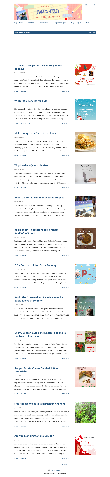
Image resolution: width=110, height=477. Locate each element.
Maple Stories (18, 23)
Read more (65, 91)
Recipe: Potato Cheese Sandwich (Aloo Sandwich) (36, 370)
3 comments (23, 255)
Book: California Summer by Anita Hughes (39, 197)
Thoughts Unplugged (59, 23)
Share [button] (16, 91)
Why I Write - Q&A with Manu (31, 165)
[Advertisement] (60, 49)
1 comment (22, 91)
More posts (65, 464)
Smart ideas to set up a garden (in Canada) (39, 403)
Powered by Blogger (56, 470)
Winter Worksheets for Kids (30, 101)
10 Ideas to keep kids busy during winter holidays (38, 67)
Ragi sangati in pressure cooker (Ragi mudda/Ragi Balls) (36, 231)
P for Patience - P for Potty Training (35, 265)
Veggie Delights (76, 23)
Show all (92, 32)
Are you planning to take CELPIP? (34, 435)
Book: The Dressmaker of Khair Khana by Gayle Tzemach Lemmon (38, 299)
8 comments (23, 188)
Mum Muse (31, 23)
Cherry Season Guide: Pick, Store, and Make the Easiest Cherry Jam (40, 334)
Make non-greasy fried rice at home (35, 133)
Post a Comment (24, 123)
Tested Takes (43, 23)
